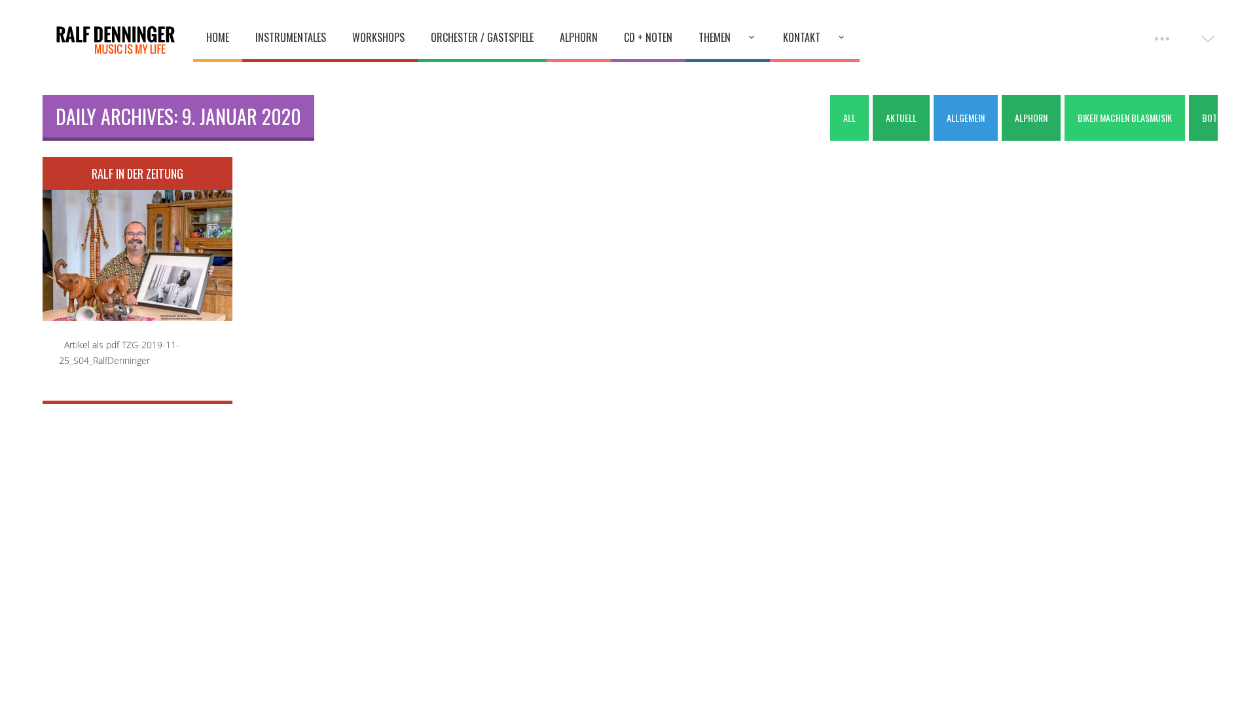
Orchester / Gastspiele (482, 37)
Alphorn (579, 37)
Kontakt (801, 37)
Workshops (378, 37)
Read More (137, 246)
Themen (715, 37)
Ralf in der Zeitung (137, 173)
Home (217, 37)
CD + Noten (648, 37)
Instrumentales (290, 37)
